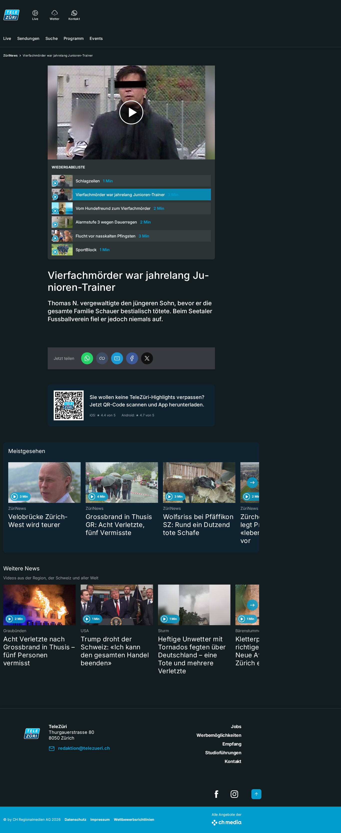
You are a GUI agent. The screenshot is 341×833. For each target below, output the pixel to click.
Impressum (100, 819)
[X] (147, 358)
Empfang (231, 744)
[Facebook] (132, 358)
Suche (51, 38)
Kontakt (233, 761)
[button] (102, 358)
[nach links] (9, 482)
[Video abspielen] (131, 112)
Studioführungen (223, 752)
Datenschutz (75, 819)
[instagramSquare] (234, 794)
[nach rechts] (252, 482)
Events (96, 38)
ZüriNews (10, 55)
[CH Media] (226, 822)
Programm (74, 38)
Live (7, 38)
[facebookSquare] (216, 794)
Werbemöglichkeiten (218, 735)
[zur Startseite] (11, 15)
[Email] (117, 358)
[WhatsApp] (87, 358)
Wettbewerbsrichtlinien (134, 819)
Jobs (236, 726)
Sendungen (28, 38)
